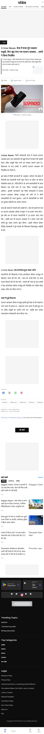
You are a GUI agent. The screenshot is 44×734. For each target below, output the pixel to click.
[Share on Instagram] (21, 392)
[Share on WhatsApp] (15, 392)
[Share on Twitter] (9, 392)
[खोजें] (42, 2)
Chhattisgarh (12, 418)
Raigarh (19, 418)
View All (40, 477)
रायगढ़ (4, 42)
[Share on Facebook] (3, 392)
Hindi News (4, 418)
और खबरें (22, 430)
